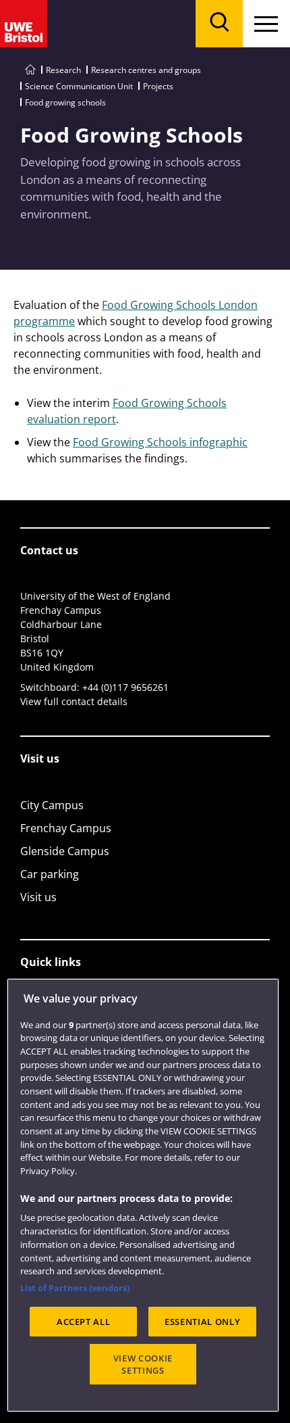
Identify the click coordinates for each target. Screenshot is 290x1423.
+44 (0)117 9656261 (125, 687)
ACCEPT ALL (84, 1322)
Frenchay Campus (65, 828)
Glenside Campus (64, 851)
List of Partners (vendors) (74, 1288)
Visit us (38, 897)
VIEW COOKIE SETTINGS (143, 1364)
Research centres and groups (146, 70)
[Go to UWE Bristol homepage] (30, 70)
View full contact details (73, 701)
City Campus (52, 805)
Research (63, 70)
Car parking (49, 874)
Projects (158, 86)
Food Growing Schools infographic (160, 442)
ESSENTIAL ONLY (202, 1322)
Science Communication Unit (79, 86)
